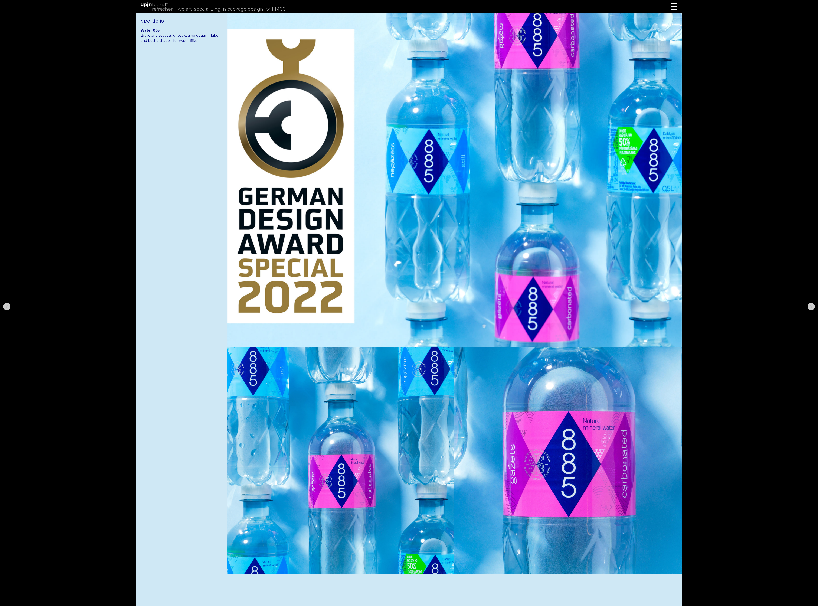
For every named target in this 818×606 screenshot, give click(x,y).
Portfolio (153, 21)
